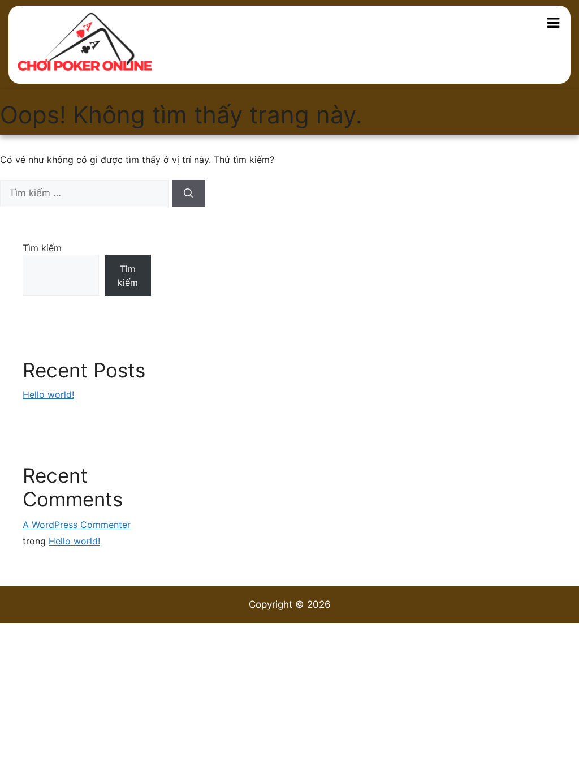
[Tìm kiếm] (188, 193)
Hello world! (48, 394)
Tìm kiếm (42, 248)
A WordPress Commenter (77, 524)
